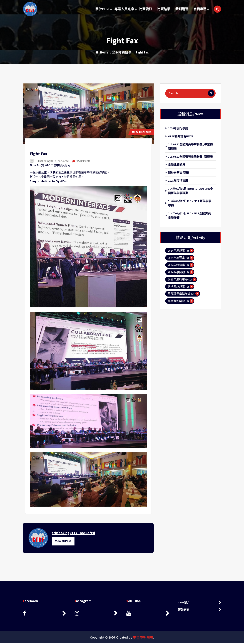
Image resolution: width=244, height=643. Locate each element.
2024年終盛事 (121, 52)
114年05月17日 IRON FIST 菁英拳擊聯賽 (189, 203)
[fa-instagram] (96, 613)
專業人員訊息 (124, 9)
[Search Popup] (217, 9)
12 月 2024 (143, 132)
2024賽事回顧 (178, 272)
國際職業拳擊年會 (181, 293)
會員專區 (199, 9)
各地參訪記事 (178, 286)
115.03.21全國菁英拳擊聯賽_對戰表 (190, 156)
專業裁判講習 (178, 301)
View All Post (63, 541)
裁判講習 (181, 9)
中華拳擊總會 (143, 637)
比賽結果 (163, 9)
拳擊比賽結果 (176, 164)
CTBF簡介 (184, 602)
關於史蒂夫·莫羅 (178, 172)
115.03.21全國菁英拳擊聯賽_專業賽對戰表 (190, 146)
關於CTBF (102, 9)
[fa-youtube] (147, 613)
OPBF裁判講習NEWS (180, 136)
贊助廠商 (183, 609)
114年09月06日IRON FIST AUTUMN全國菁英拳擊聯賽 (190, 191)
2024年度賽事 (178, 257)
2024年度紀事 (178, 250)
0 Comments (83, 160)
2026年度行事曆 (178, 128)
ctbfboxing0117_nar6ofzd (73, 532)
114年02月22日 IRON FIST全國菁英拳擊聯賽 (189, 215)
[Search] (211, 93)
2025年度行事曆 (178, 180)
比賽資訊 (145, 9)
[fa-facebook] (44, 613)
